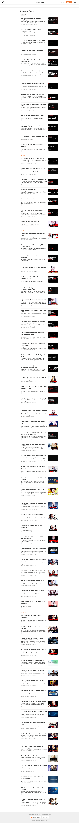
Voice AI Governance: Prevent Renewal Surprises (32, 788)
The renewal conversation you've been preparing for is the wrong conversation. (33, 541)
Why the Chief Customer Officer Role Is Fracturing (32, 256)
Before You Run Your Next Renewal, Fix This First (33, 169)
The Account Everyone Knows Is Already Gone (32, 84)
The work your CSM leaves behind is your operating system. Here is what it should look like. (33, 518)
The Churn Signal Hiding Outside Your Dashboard (31, 526)
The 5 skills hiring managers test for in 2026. (30, 137)
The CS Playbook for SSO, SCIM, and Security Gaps (31, 583)
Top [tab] (26, 14)
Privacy (38, 814)
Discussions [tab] (30, 14)
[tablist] (27, 15)
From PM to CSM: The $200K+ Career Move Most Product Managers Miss (33, 366)
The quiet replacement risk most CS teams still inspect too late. (33, 507)
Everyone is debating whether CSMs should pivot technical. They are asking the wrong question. (33, 249)
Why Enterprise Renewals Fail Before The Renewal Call (32, 581)
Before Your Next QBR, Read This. (30, 221)
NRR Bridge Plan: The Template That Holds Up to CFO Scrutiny (33, 311)
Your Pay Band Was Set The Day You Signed (33, 40)
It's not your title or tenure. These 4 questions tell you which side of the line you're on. (33, 43)
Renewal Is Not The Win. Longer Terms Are (33, 570)
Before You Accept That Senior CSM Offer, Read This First (33, 445)
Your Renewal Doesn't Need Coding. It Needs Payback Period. (33, 245)
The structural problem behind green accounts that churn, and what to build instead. (33, 529)
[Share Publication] (64, 2)
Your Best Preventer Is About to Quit (31, 71)
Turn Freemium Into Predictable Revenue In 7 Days (33, 723)
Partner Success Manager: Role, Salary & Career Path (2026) (32, 125)
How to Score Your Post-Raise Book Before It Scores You (33, 478)
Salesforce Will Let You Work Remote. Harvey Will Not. (33, 105)
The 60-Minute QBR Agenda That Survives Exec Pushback (33, 344)
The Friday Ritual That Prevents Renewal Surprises (32, 591)
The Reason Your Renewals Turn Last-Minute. (34, 179)
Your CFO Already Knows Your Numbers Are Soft (33, 299)
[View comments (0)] (30, 26)
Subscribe (69, 2)
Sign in (75, 2)
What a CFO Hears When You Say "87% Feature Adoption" (32, 537)
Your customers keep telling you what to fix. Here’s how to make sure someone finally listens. (33, 594)
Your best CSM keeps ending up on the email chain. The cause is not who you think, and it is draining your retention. (34, 182)
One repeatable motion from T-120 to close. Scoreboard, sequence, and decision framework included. (33, 172)
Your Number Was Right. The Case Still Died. (33, 158)
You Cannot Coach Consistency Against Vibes (32, 515)
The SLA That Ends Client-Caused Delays (32, 50)
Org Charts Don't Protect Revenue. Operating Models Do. (33, 650)
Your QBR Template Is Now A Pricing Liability (33, 398)
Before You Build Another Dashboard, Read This (33, 422)
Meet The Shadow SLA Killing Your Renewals (33, 267)
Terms (42, 814)
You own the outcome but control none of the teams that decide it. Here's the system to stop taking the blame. (33, 117)
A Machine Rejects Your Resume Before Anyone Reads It (32, 60)
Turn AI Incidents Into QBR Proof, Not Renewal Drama (34, 766)
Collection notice (47, 814)
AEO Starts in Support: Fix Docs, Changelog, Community (33, 691)
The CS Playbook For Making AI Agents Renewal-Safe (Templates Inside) (32, 638)
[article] (39, 22)
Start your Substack (36, 817)
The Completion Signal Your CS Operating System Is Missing (32, 277)
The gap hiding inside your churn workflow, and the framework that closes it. (32, 605)
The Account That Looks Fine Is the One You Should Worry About (33, 504)
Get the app (45, 817)
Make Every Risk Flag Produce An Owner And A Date (33, 799)
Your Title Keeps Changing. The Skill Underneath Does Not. (31, 30)
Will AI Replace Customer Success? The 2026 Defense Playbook (34, 387)
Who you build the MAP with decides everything (31, 19)
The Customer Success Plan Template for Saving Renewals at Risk (32, 333)
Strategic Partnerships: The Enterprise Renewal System (32, 777)
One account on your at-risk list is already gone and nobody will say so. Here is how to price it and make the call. (33, 87)
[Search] (61, 2)
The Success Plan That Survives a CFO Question (32, 145)
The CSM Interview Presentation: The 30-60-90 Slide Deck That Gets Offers (33, 322)
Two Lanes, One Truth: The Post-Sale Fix (32, 660)
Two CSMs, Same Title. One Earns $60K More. (34, 136)
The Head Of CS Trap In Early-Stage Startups (33, 701)
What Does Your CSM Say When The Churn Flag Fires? (33, 602)
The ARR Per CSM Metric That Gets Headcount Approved (34, 627)
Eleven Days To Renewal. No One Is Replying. (33, 377)
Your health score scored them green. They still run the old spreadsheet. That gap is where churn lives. (33, 269)
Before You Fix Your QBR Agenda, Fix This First (32, 490)
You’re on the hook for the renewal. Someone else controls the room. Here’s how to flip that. (33, 203)
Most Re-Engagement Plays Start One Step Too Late (33, 467)
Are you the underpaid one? (28, 189)
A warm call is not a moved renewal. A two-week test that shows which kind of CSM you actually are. (33, 223)
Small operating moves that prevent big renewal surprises (33, 673)
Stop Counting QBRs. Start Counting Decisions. (31, 616)
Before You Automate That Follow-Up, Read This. (33, 234)
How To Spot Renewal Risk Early (30, 756)
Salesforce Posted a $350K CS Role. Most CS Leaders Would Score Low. (33, 433)
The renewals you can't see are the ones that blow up (33, 199)
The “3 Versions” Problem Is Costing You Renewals (32, 681)
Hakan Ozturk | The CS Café (32, 24)
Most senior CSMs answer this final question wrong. (33, 355)
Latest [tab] (22, 14)
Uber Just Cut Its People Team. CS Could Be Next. (33, 210)
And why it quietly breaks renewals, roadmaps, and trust (33, 683)
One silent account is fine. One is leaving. (32, 94)
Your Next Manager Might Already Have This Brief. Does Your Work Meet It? (33, 456)
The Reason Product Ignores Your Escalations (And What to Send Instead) (34, 411)
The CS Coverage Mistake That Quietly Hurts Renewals (33, 560)
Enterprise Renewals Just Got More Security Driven (33, 549)
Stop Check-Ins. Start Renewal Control (32, 746)
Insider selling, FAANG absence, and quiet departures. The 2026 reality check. (33, 260)
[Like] (21, 26)
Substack (33, 820)
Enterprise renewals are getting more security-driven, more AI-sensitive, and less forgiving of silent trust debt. (33, 552)
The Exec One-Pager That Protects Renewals (33, 734)
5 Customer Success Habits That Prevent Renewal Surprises (32, 671)
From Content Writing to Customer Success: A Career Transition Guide (33, 288)
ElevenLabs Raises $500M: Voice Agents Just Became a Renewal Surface (34, 712)
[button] (2, 5)
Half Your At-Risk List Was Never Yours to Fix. (34, 115)
